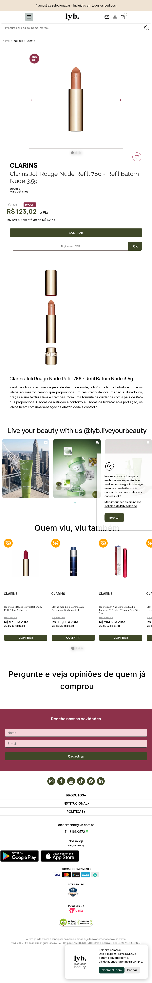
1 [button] (72, 648)
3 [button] (79, 648)
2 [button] (76, 648)
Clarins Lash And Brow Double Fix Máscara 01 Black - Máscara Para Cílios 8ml (119, 610)
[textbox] (76, 27)
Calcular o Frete (69, 246)
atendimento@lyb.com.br (76, 825)
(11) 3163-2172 (74, 832)
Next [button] (120, 100)
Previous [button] (31, 100)
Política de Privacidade (120, 506)
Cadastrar (76, 756)
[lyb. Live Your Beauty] (70, 17)
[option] (76, 100)
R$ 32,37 (48, 220)
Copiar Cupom (112, 970)
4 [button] (82, 648)
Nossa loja (76, 841)
